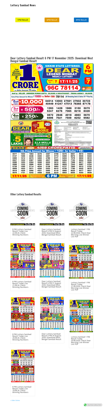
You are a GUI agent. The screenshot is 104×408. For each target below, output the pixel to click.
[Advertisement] (52, 39)
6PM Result (52, 19)
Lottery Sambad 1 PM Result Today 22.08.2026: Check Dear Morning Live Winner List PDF (81, 233)
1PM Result (22, 19)
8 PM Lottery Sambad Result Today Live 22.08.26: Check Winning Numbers (21, 232)
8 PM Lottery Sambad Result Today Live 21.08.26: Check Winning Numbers (21, 284)
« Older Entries (15, 400)
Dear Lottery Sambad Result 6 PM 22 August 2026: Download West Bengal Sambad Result (51, 232)
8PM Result (81, 19)
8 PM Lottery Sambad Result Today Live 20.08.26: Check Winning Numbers (21, 337)
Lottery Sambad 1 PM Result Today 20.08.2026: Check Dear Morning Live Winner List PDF (81, 340)
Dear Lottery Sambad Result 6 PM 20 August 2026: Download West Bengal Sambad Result (51, 337)
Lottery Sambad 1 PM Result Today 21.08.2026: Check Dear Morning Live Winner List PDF (81, 286)
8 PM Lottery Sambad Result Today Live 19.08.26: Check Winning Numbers (21, 389)
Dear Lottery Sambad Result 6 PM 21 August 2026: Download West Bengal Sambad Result (51, 284)
